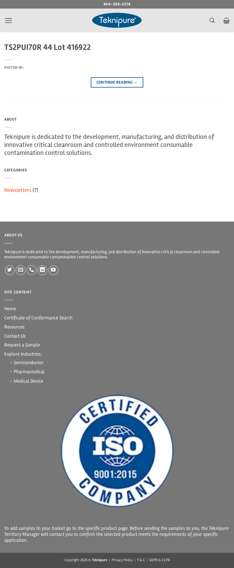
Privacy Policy (122, 560)
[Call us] (32, 270)
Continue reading (117, 82)
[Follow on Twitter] (10, 270)
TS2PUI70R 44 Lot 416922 (47, 47)
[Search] (212, 20)
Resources (14, 327)
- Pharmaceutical (27, 372)
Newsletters (17, 190)
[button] (8, 20)
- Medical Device (26, 381)
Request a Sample (22, 345)
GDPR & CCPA (159, 560)
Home (10, 309)
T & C (141, 560)
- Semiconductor (27, 363)
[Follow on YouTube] (53, 270)
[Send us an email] (21, 270)
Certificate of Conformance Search (38, 318)
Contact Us (15, 336)
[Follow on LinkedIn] (42, 270)
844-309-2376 (117, 4)
